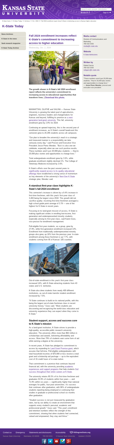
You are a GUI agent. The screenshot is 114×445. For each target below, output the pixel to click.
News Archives (7, 34)
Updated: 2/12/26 (84, 436)
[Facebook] (44, 441)
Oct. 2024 (35, 21)
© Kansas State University (65, 436)
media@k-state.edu (91, 46)
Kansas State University (27, 9)
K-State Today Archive (10, 48)
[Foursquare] (62, 441)
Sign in (106, 13)
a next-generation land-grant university (51, 118)
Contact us (7, 433)
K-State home (6, 21)
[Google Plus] (68, 441)
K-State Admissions (91, 54)
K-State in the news (9, 39)
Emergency (20, 433)
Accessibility (60, 433)
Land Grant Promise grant (61, 348)
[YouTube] (56, 441)
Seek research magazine (10, 43)
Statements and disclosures (40, 433)
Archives (27, 21)
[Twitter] (50, 441)
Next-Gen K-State (67, 176)
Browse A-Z (85, 13)
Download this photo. (55, 97)
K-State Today (17, 21)
